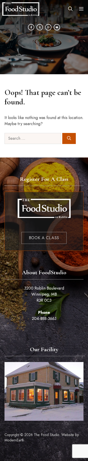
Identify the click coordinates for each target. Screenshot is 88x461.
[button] (70, 9)
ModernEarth (14, 440)
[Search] (69, 138)
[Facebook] (31, 27)
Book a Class (44, 238)
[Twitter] (40, 27)
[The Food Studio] (20, 9)
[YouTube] (57, 27)
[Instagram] (48, 27)
